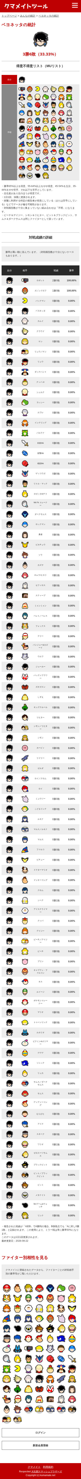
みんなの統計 (27, 15)
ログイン (40, 1432)
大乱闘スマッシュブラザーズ (46, 1471)
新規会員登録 (40, 1445)
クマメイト (34, 1466)
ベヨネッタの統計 (49, 15)
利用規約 (48, 1466)
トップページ (9, 15)
